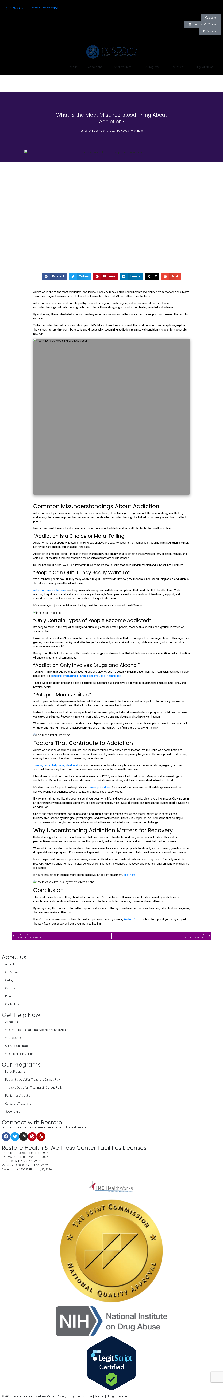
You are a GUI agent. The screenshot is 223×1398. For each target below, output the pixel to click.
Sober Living (12, 1111)
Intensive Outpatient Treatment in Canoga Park (33, 1087)
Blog (8, 996)
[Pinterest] (32, 1136)
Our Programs (151, 67)
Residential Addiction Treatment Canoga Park (32, 1079)
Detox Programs (15, 1071)
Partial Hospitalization (18, 1095)
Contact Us (12, 1004)
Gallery (9, 980)
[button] (54, 276)
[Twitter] (14, 1136)
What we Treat (122, 67)
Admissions (95, 67)
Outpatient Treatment (18, 1103)
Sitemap (99, 1396)
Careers (10, 988)
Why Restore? (13, 1038)
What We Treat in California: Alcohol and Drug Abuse (36, 1030)
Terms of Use (84, 1396)
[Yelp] (41, 1136)
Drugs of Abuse (204, 67)
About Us (10, 964)
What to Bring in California (20, 1053)
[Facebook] (6, 1136)
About (73, 67)
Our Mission (12, 972)
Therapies (177, 67)
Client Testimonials (16, 1046)
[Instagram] (23, 1136)
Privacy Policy (65, 1396)
